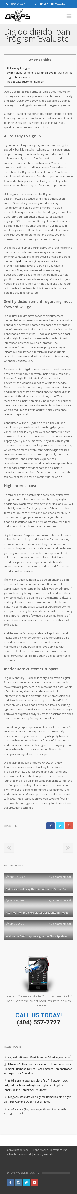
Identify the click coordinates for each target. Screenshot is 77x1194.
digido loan (22, 261)
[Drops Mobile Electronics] (24, 16)
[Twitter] (26, 1182)
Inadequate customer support (25, 81)
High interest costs (18, 77)
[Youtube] (34, 1182)
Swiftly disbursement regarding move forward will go (39, 72)
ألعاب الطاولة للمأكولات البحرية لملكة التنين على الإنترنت (39, 1057)
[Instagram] (18, 1182)
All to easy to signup (19, 68)
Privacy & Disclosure (46, 1154)
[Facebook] (10, 1182)
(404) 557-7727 (38, 1022)
